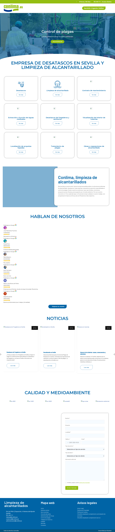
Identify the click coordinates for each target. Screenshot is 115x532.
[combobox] (67, 442)
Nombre (67, 418)
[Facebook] (5, 524)
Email (83, 439)
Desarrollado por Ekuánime (104, 530)
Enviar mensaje (72, 488)
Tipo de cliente (69, 452)
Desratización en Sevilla (49, 352)
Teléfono (67, 439)
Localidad (68, 432)
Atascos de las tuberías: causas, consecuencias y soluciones (93, 353)
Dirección (67, 425)
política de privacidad (84, 482)
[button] (2, 36)
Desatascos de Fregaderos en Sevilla (16, 352)
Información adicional (70, 459)
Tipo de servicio (69, 446)
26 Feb (35, 328)
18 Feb (108, 328)
